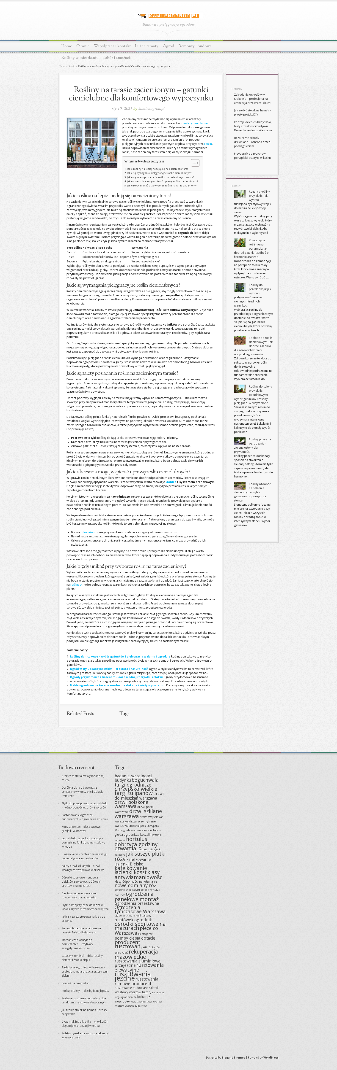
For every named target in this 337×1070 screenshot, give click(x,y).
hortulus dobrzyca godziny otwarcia (136, 844)
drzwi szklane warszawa (138, 813)
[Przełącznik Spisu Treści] (193, 163)
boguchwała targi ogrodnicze (137, 782)
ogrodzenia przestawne (137, 903)
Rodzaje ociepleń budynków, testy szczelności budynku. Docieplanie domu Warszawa (253, 126)
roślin (208, 144)
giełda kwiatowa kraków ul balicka (142, 830)
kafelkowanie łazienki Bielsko (133, 861)
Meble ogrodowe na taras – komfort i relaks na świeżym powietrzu (118, 685)
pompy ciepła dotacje (135, 938)
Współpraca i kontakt (112, 46)
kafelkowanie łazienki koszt (131, 870)
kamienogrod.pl (151, 108)
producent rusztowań (127, 944)
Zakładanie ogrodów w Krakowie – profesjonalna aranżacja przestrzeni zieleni (252, 99)
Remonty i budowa (195, 46)
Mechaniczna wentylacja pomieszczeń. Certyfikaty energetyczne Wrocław (77, 944)
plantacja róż (145, 934)
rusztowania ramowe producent (136, 981)
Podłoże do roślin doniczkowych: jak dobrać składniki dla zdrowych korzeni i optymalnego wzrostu (253, 346)
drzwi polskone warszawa (131, 804)
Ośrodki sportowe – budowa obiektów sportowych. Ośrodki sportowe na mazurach (81, 881)
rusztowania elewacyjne (139, 967)
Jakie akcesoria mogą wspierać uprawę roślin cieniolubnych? (162, 181)
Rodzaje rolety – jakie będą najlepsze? (85, 990)
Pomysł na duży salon (75, 983)
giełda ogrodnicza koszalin (133, 834)
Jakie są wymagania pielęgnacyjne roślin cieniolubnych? (160, 173)
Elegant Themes (233, 1057)
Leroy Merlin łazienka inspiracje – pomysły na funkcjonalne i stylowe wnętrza (83, 842)
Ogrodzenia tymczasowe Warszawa (140, 909)
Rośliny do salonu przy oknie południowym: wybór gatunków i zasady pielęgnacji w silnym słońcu (253, 395)
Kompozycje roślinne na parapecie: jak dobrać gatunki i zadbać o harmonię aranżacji (251, 249)
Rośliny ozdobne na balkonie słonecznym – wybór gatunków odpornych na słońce (252, 492)
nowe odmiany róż (135, 885)
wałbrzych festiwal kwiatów (146, 1001)
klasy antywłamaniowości (139, 875)
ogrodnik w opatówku (127, 889)
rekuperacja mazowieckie (136, 954)
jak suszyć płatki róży (140, 856)
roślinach (76, 584)
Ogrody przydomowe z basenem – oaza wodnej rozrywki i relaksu (116, 677)
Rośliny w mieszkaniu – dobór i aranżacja (96, 57)
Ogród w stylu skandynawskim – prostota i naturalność (109, 669)
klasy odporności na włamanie (136, 881)
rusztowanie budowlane (131, 988)
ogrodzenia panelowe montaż (137, 897)
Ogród (168, 46)
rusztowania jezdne (133, 976)
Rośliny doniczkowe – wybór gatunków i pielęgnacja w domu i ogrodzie (120, 656)
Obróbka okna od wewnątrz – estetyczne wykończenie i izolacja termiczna (82, 792)
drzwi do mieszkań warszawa (139, 795)
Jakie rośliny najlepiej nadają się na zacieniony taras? (158, 168)
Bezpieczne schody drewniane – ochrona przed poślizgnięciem (252, 142)
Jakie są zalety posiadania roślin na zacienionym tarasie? (160, 177)
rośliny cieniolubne (195, 123)
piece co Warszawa (136, 930)
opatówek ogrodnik (133, 919)
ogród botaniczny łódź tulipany (133, 915)
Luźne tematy (146, 46)
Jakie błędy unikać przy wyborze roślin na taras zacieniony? (162, 185)
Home (66, 46)
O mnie (82, 46)
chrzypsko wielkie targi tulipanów (136, 791)
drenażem (89, 532)
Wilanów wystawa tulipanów (131, 1005)
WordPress (271, 1057)
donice (171, 482)
